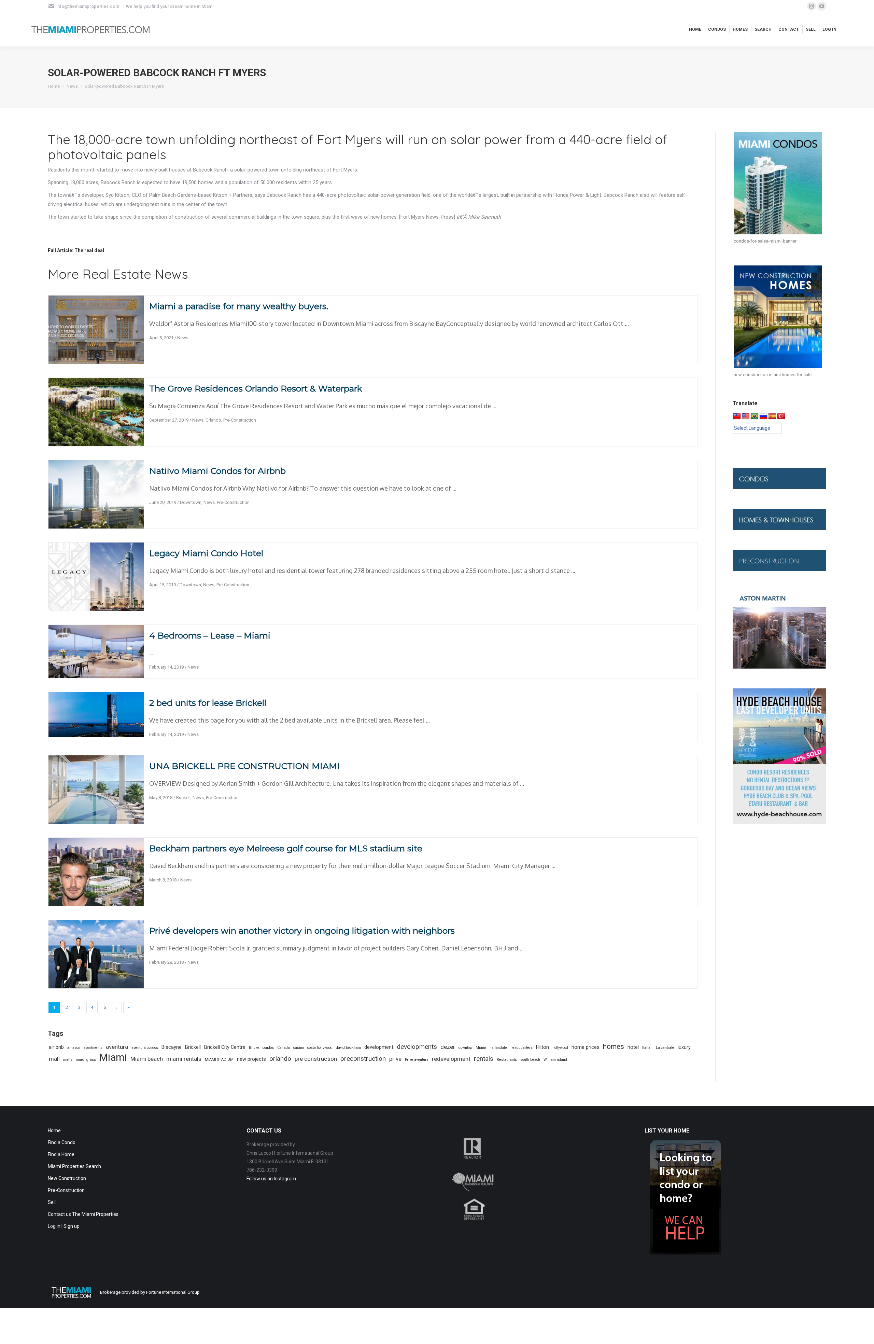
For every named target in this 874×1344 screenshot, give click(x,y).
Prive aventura (416, 1059)
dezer (447, 1046)
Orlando (213, 420)
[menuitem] (695, 29)
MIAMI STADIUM (219, 1059)
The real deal (89, 250)
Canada (283, 1047)
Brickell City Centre (224, 1047)
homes (613, 1046)
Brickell (183, 797)
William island (555, 1059)
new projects (251, 1059)
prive (395, 1058)
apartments (93, 1047)
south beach (530, 1059)
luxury (684, 1047)
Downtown (190, 502)
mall (54, 1058)
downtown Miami (472, 1047)
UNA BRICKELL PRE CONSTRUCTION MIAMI (244, 766)
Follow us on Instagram (271, 1178)
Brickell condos (261, 1047)
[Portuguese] (754, 416)
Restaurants (507, 1059)
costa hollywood (320, 1047)
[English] (746, 416)
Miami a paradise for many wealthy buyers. (238, 306)
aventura (117, 1046)
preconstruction (363, 1058)
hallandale (498, 1047)
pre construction (316, 1058)
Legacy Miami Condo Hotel (206, 553)
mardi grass (86, 1059)
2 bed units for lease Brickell (207, 703)
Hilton (542, 1047)
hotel (633, 1047)
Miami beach (146, 1058)
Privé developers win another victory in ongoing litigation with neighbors (302, 930)
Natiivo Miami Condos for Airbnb (217, 471)
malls (67, 1059)
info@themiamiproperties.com (87, 6)
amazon (73, 1047)
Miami (113, 1057)
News (182, 337)
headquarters (521, 1047)
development (378, 1047)
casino (298, 1047)
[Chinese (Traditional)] (737, 416)
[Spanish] (772, 416)
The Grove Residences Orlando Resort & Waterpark (255, 388)
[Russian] (763, 416)
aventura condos (144, 1047)
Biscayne (171, 1047)
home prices (586, 1047)
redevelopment (451, 1058)
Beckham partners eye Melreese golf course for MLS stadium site (285, 848)
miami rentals (183, 1058)
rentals (483, 1058)
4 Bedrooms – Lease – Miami (209, 635)
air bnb (56, 1047)
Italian (647, 1047)
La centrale (665, 1047)
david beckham (348, 1047)
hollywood (560, 1047)
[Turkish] (781, 416)
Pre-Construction (239, 420)
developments (417, 1047)
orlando (280, 1058)
